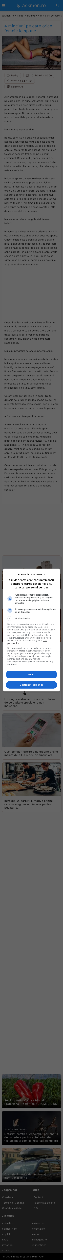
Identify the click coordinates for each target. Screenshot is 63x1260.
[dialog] (31, 630)
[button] (31, 618)
